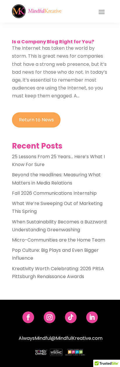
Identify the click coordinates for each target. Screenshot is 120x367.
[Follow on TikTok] (71, 317)
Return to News (36, 119)
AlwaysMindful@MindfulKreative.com (61, 338)
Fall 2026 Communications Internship (54, 193)
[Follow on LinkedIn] (92, 317)
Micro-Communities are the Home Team (58, 240)
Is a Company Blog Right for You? (53, 41)
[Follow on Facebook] (28, 317)
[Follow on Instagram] (49, 317)
